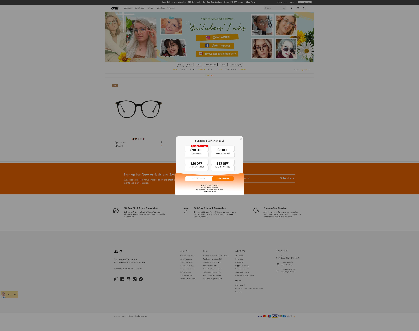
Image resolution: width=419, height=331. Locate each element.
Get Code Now (223, 179)
